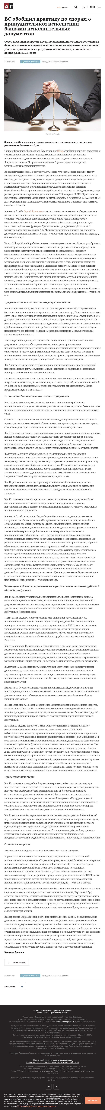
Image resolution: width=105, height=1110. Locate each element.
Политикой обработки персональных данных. (36, 1106)
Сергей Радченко (33, 211)
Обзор (60, 150)
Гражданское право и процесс (55, 61)
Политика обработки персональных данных (52, 1060)
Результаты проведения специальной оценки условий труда (52, 1062)
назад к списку (19, 962)
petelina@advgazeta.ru (65, 1021)
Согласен (92, 1100)
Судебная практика (30, 61)
